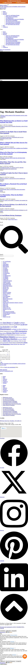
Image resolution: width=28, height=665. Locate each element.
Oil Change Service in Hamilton (13, 21)
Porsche (1, 340)
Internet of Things (7, 292)
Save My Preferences (10, 661)
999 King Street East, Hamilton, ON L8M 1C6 (10, 420)
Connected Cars (7, 331)
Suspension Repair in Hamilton (13, 23)
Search (1, 225)
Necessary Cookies (5, 635)
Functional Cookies (5, 641)
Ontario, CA (6, 301)
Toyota (10, 342)
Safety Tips (5, 303)
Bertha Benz (6, 265)
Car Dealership (6, 273)
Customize (3, 630)
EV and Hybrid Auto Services (12, 24)
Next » (15, 219)
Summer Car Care (7, 309)
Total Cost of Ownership (8, 311)
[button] (14, 9)
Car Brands (5, 270)
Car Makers (5, 277)
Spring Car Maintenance (14, 340)
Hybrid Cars (20, 337)
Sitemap (5, 383)
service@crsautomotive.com (6, 371)
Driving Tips (6, 287)
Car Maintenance (9, 18)
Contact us (5, 27)
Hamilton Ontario (7, 337)
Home (4, 11)
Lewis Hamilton (6, 296)
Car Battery (5, 269)
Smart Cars (5, 305)
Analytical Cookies (5, 648)
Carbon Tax (5, 279)
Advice (4, 262)
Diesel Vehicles (3, 333)
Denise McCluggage (7, 286)
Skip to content (3, 5)
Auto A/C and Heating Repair (12, 15)
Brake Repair (6, 266)
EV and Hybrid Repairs (8, 398)
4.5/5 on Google (8, 2)
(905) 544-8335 (3, 369)
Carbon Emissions (4, 324)
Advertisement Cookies (6, 654)
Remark (12, 641)
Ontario (24, 339)
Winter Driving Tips (14, 344)
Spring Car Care (6, 307)
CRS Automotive (7, 283)
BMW (12, 322)
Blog (4, 25)
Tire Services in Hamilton (11, 20)
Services (5, 14)
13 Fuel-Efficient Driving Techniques (10, 215)
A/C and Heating (7, 261)
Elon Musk (5, 289)
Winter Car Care (6, 316)
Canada (16, 322)
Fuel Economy (10, 334)
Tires (4, 310)
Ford (6, 334)
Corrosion (12, 331)
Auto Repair (5, 264)
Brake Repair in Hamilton (11, 16)
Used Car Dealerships (17, 342)
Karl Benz (5, 295)
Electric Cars (6, 288)
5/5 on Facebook (21, 2)
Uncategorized (6, 314)
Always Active (13, 635)
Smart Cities (5, 306)
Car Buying (5, 271)
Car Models (5, 278)
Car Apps (5, 268)
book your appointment (9, 367)
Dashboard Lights (7, 284)
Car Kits (5, 274)
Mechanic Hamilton (10, 339)
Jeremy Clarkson (6, 293)
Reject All (8, 630)
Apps (1, 322)
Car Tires (19, 329)
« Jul (1, 362)
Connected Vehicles (7, 280)
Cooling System (6, 282)
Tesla (20, 340)
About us (5, 12)
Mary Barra (5, 297)
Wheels (4, 315)
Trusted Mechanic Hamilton (9, 312)
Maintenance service (7, 397)
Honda (16, 337)
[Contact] (25, 656)
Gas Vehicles (17, 334)
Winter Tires (22, 344)
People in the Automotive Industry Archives (13, 302)
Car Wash (23, 329)
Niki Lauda (5, 300)
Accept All (14, 630)
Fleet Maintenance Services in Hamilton (15, 19)
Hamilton (5, 291)
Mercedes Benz (19, 339)
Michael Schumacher (7, 298)
